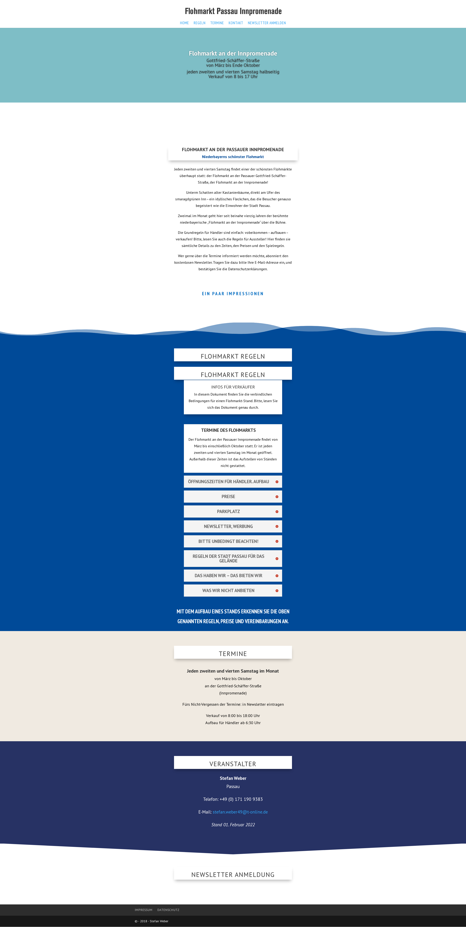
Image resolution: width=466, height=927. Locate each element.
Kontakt (236, 23)
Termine (217, 23)
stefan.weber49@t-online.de (240, 812)
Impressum (143, 910)
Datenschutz (168, 910)
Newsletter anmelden (267, 23)
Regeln (200, 23)
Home (184, 23)
